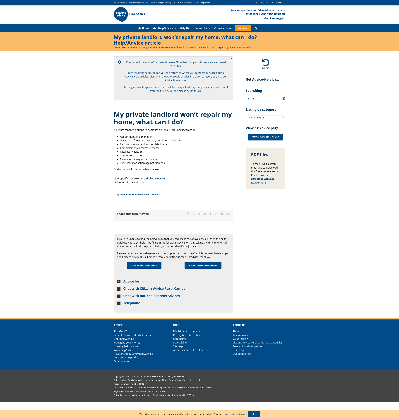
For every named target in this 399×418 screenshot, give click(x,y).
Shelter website (155, 178)
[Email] (227, 214)
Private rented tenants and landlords (141, 194)
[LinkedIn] (205, 214)
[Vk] (222, 214)
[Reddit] (199, 214)
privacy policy (229, 414)
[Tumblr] (210, 214)
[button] (256, 28)
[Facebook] (188, 214)
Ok (253, 414)
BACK (265, 68)
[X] (193, 214)
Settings (240, 414)
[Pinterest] (216, 214)
